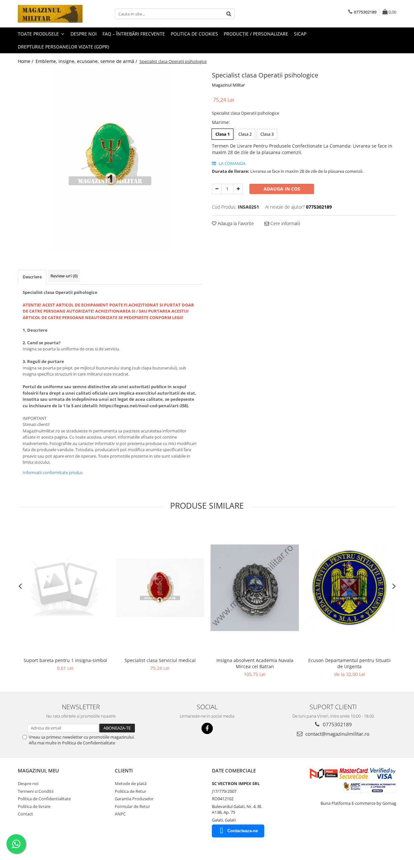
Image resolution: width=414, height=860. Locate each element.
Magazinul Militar (228, 85)
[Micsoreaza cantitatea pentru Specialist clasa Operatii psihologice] (217, 189)
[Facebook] (207, 728)
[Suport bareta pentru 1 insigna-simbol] (65, 588)
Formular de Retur (132, 806)
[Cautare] (228, 13)
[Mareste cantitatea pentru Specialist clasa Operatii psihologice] (238, 189)
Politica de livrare (34, 806)
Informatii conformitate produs (53, 472)
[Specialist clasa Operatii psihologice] (110, 159)
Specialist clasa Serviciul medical (160, 660)
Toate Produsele (39, 34)
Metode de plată (131, 783)
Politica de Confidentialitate (44, 799)
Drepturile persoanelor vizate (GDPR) (63, 47)
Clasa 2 (245, 134)
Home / (26, 61)
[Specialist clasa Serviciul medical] (160, 587)
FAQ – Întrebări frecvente (134, 34)
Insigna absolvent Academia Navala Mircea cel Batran (254, 663)
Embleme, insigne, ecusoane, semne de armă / (87, 61)
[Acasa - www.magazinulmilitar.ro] (50, 14)
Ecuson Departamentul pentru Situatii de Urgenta (349, 663)
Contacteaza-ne (242, 830)
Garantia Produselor (134, 799)
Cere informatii (284, 223)
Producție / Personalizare (256, 34)
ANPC (120, 814)
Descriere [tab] (32, 277)
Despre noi (84, 34)
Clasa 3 (267, 134)
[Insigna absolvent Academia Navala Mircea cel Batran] (255, 587)
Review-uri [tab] (64, 276)
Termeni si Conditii (35, 791)
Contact (25, 814)
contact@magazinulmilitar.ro (336, 733)
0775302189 (336, 724)
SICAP (300, 34)
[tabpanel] (110, 159)
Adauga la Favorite (235, 223)
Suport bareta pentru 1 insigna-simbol (65, 660)
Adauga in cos (282, 189)
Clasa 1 (222, 134)
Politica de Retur (130, 791)
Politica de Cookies (194, 34)
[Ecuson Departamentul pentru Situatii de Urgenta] (349, 587)
